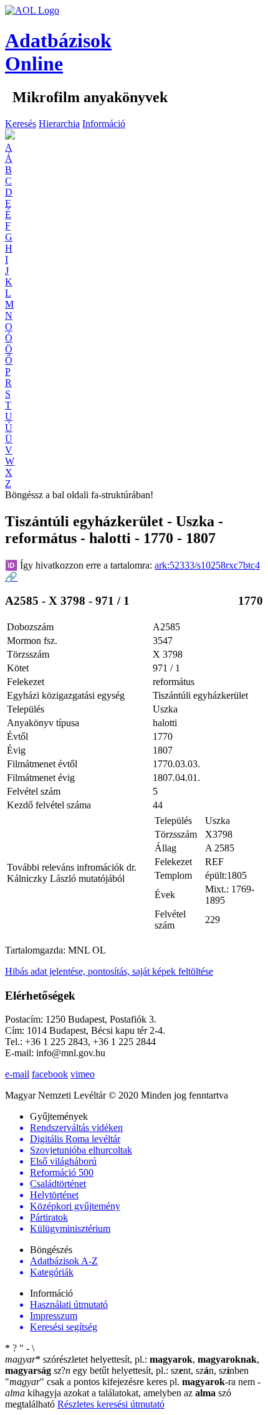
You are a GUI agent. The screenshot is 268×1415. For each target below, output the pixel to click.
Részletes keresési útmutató (111, 1404)
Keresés (20, 123)
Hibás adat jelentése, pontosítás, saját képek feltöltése (109, 971)
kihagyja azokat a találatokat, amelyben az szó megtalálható (133, 1392)
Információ (103, 123)
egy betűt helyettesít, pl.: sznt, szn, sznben (151, 1370)
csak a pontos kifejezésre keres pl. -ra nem (131, 1381)
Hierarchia (59, 123)
